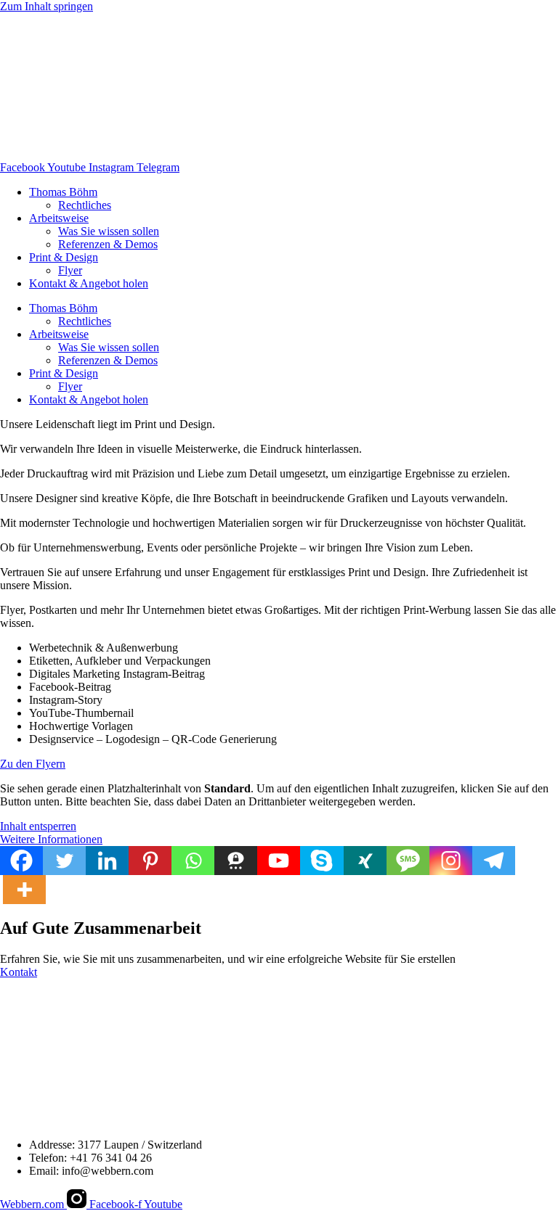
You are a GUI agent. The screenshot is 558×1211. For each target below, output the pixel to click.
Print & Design (63, 257)
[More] (24, 889)
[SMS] (408, 860)
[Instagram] (450, 860)
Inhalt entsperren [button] (38, 826)
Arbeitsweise (59, 218)
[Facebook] (21, 860)
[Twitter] (64, 860)
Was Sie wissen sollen (108, 231)
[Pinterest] (150, 860)
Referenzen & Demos (108, 244)
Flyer (70, 270)
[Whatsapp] (192, 860)
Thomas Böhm (63, 192)
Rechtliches (84, 205)
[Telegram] (493, 860)
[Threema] (235, 860)
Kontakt (18, 972)
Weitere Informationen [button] (51, 839)
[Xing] (365, 860)
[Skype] (321, 860)
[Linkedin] (107, 860)
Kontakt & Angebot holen (88, 283)
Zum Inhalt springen (46, 6)
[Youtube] (278, 860)
